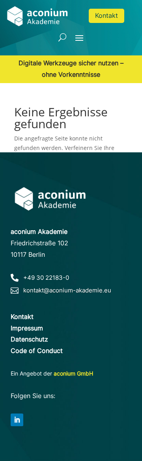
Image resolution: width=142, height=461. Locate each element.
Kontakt (106, 15)
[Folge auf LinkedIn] (17, 420)
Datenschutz (29, 339)
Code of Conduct (37, 351)
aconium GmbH (73, 373)
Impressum (27, 328)
